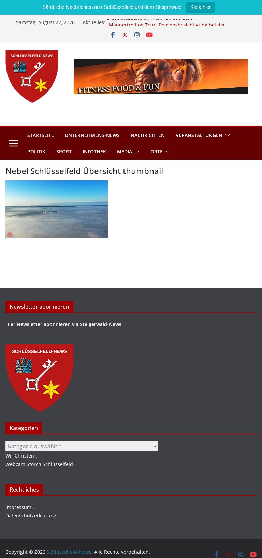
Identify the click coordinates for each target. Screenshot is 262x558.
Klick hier (200, 7)
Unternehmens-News (92, 135)
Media (124, 151)
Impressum (18, 507)
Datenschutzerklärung (30, 515)
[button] (226, 135)
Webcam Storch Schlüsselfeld (39, 464)
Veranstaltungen (199, 135)
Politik (36, 151)
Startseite (40, 135)
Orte (156, 151)
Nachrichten (148, 135)
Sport (64, 151)
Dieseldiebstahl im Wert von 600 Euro (150, 20)
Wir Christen (19, 455)
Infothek (94, 151)
